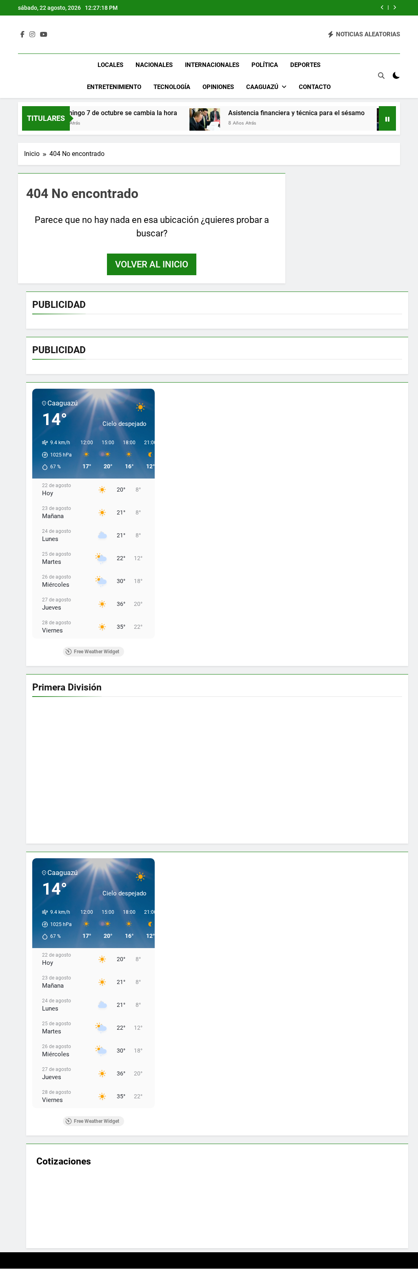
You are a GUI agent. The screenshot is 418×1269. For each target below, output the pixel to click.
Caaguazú (262, 87)
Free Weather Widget (96, 652)
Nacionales (154, 65)
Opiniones (218, 87)
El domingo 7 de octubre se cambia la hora (88, 113)
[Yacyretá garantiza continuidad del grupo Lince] (366, 123)
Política (264, 65)
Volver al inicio (151, 264)
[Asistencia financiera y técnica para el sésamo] (178, 123)
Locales (110, 65)
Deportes (305, 65)
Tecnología (171, 87)
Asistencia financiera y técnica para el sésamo (270, 113)
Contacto (315, 87)
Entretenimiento (114, 87)
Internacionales (212, 65)
